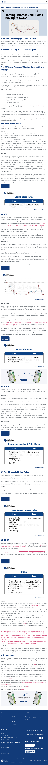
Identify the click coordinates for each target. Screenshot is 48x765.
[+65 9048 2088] (1, 747)
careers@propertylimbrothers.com (10, 755)
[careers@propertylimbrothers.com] (1, 755)
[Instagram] (27, 730)
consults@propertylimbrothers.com (10, 737)
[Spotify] (35, 730)
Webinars (14, 724)
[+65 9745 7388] (1, 739)
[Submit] (41, 738)
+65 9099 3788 (6, 753)
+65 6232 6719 (5, 735)
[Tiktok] (31, 730)
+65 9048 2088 (6, 747)
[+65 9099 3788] (1, 753)
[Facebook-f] (25, 730)
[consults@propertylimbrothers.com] (1, 737)
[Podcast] (33, 730)
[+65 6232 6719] (1, 735)
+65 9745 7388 (6, 739)
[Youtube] (29, 730)
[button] (47, 1)
